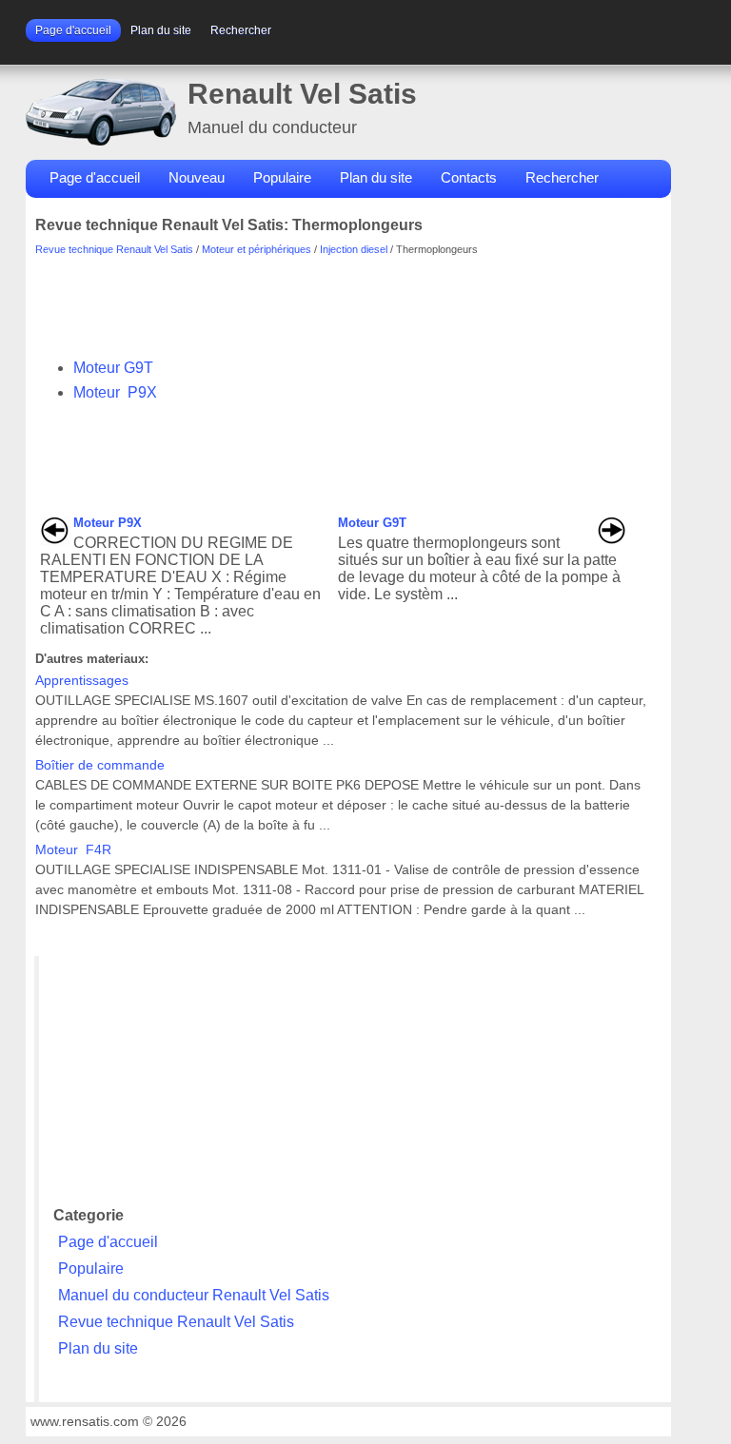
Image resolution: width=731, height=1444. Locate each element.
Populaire (282, 177)
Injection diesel (353, 249)
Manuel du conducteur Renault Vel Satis (193, 1295)
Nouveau (196, 177)
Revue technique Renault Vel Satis (114, 249)
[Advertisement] (381, 298)
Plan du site (160, 30)
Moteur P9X (115, 392)
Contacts (469, 177)
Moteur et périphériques (256, 249)
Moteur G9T (113, 368)
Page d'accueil (73, 30)
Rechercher (240, 30)
